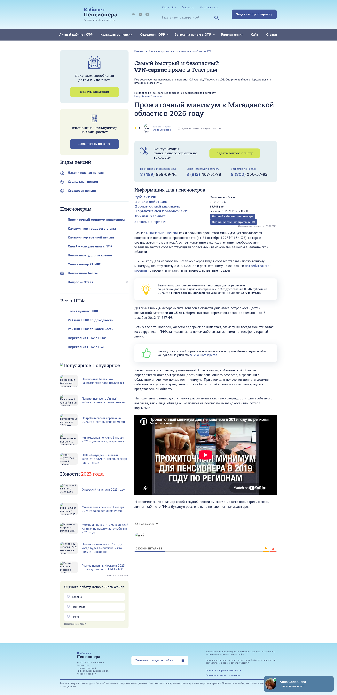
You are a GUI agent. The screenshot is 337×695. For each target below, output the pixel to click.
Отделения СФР (152, 34)
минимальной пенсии (162, 232)
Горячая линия (232, 34)
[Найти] (216, 19)
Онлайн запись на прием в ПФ (233, 222)
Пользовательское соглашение (223, 675)
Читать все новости (118, 575)
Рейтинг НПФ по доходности (90, 320)
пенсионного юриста (203, 355)
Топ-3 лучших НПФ (83, 311)
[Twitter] (140, 14)
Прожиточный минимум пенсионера (96, 219)
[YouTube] (147, 14)
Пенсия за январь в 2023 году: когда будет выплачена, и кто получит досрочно (102, 548)
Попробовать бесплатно (148, 96)
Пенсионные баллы (83, 273)
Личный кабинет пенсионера (232, 216)
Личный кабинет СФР (76, 34)
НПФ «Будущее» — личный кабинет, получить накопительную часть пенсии (105, 459)
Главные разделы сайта (154, 660)
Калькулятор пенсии (116, 34)
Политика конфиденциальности (223, 670)
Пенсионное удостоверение (90, 255)
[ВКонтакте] (133, 14)
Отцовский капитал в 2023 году (103, 489)
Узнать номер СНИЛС (84, 264)
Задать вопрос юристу (254, 14)
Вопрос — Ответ (80, 282)
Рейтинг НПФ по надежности (91, 329)
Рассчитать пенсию (94, 144)
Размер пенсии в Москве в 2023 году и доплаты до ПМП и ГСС (103, 567)
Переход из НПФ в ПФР (86, 346)
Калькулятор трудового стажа (92, 228)
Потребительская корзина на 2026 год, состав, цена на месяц (103, 420)
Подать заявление (94, 92)
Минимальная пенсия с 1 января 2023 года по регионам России (103, 509)
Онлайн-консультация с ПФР (90, 246)
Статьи (271, 34)
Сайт (254, 34)
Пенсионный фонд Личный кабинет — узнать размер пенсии (103, 400)
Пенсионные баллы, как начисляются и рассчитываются (103, 381)
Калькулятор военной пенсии (91, 237)
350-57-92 (249, 174)
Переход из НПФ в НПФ (87, 338)
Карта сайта (169, 7)
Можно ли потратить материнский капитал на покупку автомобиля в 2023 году (105, 528)
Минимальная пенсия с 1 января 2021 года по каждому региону (103, 439)
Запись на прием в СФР (193, 34)
